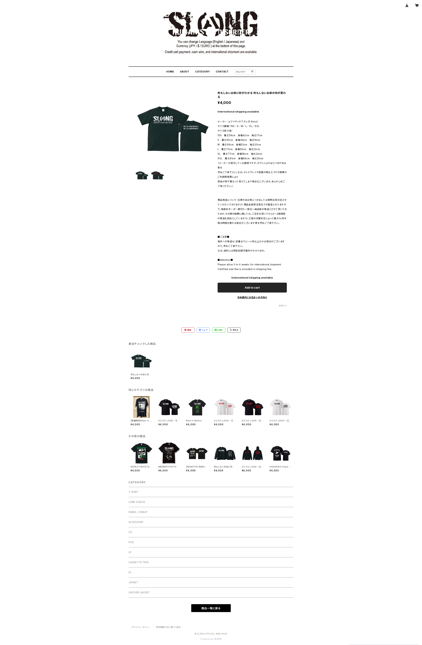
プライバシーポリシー (141, 627)
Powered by (207, 639)
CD (130, 532)
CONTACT (222, 71)
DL (130, 572)
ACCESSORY (136, 522)
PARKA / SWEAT (138, 512)
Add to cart (252, 287)
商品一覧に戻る (211, 608)
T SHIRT (134, 492)
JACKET (133, 582)
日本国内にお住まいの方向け (252, 297)
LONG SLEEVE (137, 502)
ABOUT (184, 71)
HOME (170, 71)
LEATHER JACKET (139, 592)
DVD (131, 542)
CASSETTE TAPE (139, 562)
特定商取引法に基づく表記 (168, 627)
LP (130, 552)
